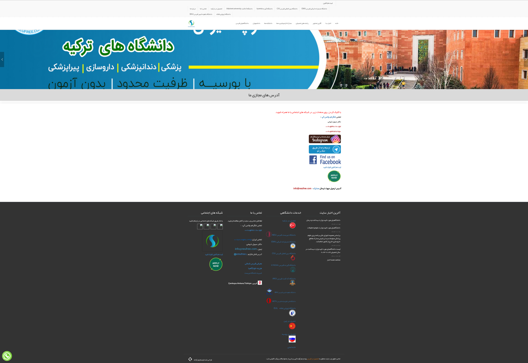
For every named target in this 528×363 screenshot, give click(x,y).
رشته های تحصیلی (302, 23)
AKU (275, 279)
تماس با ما (203, 8)
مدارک (316, 188)
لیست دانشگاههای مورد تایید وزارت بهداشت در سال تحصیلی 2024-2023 (323, 250)
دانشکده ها (268, 23)
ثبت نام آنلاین (328, 3)
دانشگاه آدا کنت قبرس (286, 279)
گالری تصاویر (317, 23)
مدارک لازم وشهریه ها (284, 23)
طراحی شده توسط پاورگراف (202, 360)
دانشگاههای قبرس (242, 23)
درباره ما (193, 8)
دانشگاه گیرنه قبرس (283, 265)
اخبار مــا (328, 23)
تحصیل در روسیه (289, 334)
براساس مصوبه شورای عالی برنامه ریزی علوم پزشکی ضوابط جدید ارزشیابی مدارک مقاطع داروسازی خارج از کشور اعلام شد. (324, 238)
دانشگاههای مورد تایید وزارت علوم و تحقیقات (323, 228)
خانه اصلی (292, 347)
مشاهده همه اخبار (333, 260)
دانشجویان (256, 23)
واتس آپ (326, 117)
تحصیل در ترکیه (216, 8)
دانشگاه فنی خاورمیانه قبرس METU (284, 301)
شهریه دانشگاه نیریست (253, 273)
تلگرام (333, 117)
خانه (336, 23)
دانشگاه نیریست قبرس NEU (284, 235)
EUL (276, 308)
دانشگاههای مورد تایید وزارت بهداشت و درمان (323, 220)
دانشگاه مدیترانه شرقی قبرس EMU (314, 8)
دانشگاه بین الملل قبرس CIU (284, 253)
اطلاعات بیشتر (264, 70)
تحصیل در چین (290, 321)
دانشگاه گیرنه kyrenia (265, 8)
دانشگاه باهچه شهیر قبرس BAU (201, 14)
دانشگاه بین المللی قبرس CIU (287, 8)
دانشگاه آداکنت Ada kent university (239, 8)
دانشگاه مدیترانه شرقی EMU (283, 242)
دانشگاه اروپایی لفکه (223, 14)
